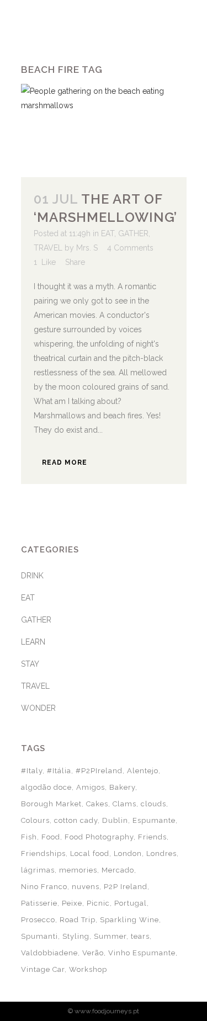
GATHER (133, 233)
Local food (89, 853)
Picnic (98, 903)
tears (140, 936)
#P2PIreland (99, 771)
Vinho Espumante (142, 953)
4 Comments (130, 247)
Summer (110, 936)
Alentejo (142, 771)
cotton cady (76, 820)
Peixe (72, 903)
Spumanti (39, 936)
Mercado (118, 870)
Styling (75, 936)
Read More (64, 462)
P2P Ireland (125, 886)
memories (78, 870)
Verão (93, 953)
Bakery (122, 787)
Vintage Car (43, 969)
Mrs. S (87, 247)
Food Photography (99, 837)
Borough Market (51, 804)
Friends (152, 837)
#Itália (59, 771)
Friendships (43, 853)
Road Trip (77, 920)
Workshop (88, 969)
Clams (124, 804)
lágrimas (38, 870)
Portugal (130, 903)
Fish (29, 837)
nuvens (85, 886)
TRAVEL (48, 247)
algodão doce (46, 787)
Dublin (115, 820)
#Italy (32, 771)
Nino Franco (44, 886)
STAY (30, 664)
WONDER (38, 708)
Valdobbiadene (49, 953)
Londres (161, 853)
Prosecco (38, 920)
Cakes (97, 804)
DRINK (32, 575)
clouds (153, 804)
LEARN (33, 641)
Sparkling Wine (129, 920)
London (128, 853)
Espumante (154, 820)
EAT (107, 233)
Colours (35, 820)
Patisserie (39, 903)
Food (50, 837)
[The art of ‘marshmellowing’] (104, 130)
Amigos (90, 787)
